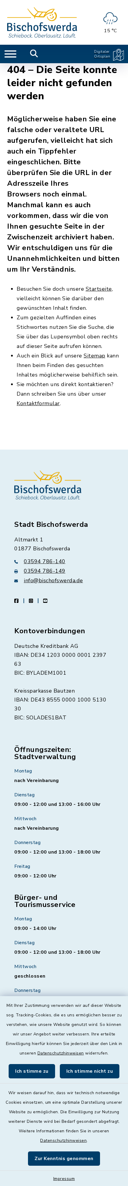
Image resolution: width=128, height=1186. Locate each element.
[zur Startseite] (42, 22)
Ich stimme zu (32, 1071)
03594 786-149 (44, 571)
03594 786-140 (44, 561)
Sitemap (94, 355)
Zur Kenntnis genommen (64, 1158)
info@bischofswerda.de (53, 580)
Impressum (64, 1179)
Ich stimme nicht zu (89, 1071)
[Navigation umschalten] (10, 54)
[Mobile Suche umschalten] (34, 54)
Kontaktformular (38, 403)
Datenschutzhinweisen (61, 1053)
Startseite (99, 288)
